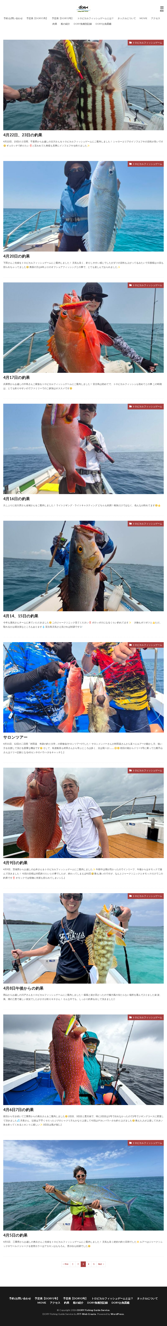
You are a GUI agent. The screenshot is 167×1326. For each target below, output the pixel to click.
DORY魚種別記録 (83, 23)
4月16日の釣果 (16, 498)
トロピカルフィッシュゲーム (147, 42)
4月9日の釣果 (15, 862)
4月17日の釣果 (16, 377)
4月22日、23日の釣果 (22, 134)
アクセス (155, 18)
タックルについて (127, 18)
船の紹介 (65, 23)
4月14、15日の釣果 (20, 615)
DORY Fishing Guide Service (93, 1310)
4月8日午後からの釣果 (23, 988)
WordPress (117, 1314)
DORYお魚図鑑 (103, 23)
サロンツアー (15, 737)
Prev (66, 1264)
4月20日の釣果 (16, 256)
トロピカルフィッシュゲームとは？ (95, 18)
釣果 (55, 23)
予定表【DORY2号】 (63, 18)
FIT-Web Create (86, 1314)
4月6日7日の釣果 (18, 1109)
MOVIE (143, 18)
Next (100, 1264)
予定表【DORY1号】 (37, 18)
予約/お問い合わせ (13, 18)
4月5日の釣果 (15, 1235)
